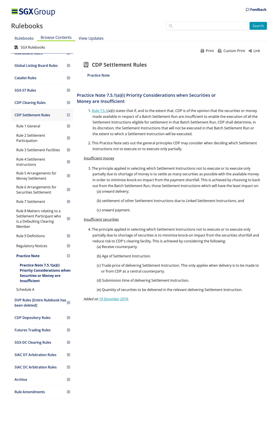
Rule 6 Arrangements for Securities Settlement (36, 190)
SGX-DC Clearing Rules (33, 342)
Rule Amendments (30, 391)
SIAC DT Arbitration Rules (35, 354)
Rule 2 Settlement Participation (30, 138)
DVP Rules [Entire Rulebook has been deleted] (40, 303)
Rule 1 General (28, 126)
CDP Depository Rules (33, 317)
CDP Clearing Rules (30, 102)
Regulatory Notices (31, 245)
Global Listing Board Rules (36, 65)
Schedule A (25, 289)
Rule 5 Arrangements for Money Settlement (36, 176)
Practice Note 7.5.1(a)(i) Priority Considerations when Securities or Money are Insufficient (45, 273)
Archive (21, 379)
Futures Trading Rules (33, 330)
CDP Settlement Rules (32, 115)
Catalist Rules (25, 78)
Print (210, 50)
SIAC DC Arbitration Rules (36, 367)
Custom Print (234, 50)
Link (256, 50)
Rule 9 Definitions (30, 235)
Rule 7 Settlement (30, 201)
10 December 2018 (113, 299)
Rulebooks (27, 25)
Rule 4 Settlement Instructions (30, 162)
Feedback (257, 9)
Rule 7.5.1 (100, 110)
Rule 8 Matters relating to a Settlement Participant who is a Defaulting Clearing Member (38, 219)
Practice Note (28, 255)
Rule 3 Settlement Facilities (38, 150)
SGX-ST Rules (25, 90)
